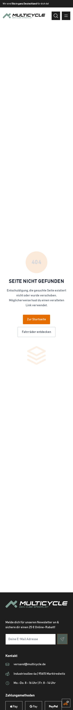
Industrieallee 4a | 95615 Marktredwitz (39, 673)
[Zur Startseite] (36, 608)
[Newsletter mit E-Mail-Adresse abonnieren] (62, 639)
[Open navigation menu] (66, 16)
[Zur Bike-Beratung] (66, 703)
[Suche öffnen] (56, 16)
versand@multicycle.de (30, 664)
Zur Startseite (36, 319)
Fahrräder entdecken (36, 332)
